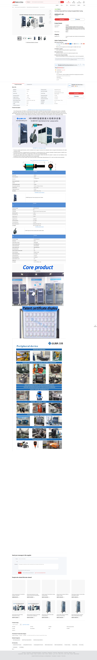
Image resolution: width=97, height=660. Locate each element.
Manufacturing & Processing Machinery (20, 7)
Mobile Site (70, 652)
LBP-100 (31, 626)
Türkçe (68, 653)
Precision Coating (67, 644)
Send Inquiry (62, 19)
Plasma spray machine (70, 626)
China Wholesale (44, 652)
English (25, 653)
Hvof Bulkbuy (21, 647)
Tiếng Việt (71, 653)
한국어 (57, 653)
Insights (74, 652)
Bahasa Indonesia (76, 653)
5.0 (72, 86)
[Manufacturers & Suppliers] (17, 2)
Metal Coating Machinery (58, 644)
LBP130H (13, 626)
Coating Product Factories (17, 644)
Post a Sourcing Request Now (40, 572)
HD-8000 (49, 626)
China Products (29, 652)
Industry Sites (55, 652)
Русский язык (39, 653)
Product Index (66, 652)
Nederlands (50, 653)
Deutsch (47, 653)
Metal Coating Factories (48, 644)
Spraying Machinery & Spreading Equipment (33, 7)
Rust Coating (81, 644)
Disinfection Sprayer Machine (38, 639)
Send (20, 572)
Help (67, 5)
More (13, 649)
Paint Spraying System (16, 639)
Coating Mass (15, 647)
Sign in (84, 2)
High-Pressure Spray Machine (26, 639)
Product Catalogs (26, 624)
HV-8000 (68, 628)
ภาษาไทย (65, 653)
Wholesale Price (50, 652)
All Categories (15, 5)
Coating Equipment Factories (38, 644)
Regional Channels (60, 652)
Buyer (62, 5)
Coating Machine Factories (27, 644)
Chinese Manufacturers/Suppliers (36, 652)
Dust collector (32, 628)
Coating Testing (74, 644)
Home (13, 7)
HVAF (49, 628)
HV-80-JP (13, 630)
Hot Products (24, 652)
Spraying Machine (42, 7)
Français (35, 653)
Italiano (43, 653)
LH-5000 (13, 628)
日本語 (59, 653)
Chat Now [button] (78, 19)
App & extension (72, 5)
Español (28, 653)
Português (31, 653)
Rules (84, 5)
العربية (54, 653)
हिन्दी (62, 653)
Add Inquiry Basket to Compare (32, 42)
